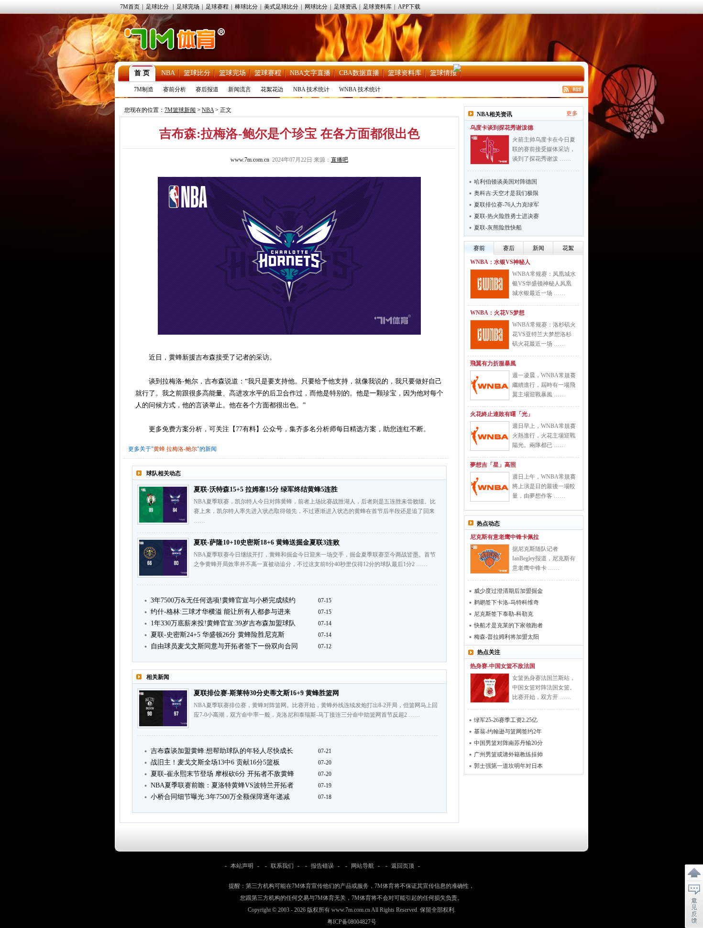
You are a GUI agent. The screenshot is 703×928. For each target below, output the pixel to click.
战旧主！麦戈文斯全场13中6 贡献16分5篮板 (215, 762)
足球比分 (157, 6)
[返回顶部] (694, 873)
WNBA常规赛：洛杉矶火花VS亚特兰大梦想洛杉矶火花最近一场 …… (544, 334)
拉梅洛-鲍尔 (181, 449)
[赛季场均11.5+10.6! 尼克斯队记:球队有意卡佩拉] (489, 559)
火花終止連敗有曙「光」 (501, 414)
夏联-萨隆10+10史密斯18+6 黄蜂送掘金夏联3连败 (267, 542)
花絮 (568, 248)
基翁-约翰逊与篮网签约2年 (508, 731)
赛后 (509, 248)
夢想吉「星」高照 (493, 464)
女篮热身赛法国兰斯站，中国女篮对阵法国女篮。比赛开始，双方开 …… (543, 687)
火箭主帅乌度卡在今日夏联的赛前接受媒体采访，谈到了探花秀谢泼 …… (543, 149)
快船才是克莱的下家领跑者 (508, 625)
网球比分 (316, 6)
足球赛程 (217, 6)
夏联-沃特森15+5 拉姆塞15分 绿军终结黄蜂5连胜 (266, 489)
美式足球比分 (281, 6)
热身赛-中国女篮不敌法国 (502, 666)
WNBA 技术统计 (360, 89)
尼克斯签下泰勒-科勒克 (503, 614)
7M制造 (144, 89)
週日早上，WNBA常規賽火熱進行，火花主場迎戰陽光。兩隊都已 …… (544, 435)
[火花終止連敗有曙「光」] (489, 436)
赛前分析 (174, 89)
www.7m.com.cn (250, 159)
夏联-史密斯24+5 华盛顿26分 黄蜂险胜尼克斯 (218, 634)
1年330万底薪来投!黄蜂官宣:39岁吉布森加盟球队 (223, 623)
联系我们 (282, 865)
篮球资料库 (404, 72)
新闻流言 (239, 89)
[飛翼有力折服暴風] (489, 385)
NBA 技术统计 (311, 89)
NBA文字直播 (310, 72)
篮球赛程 (267, 72)
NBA (168, 72)
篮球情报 (443, 72)
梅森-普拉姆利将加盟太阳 (506, 636)
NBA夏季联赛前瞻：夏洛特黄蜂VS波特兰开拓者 (222, 785)
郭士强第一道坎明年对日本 (508, 766)
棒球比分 (246, 6)
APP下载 (409, 6)
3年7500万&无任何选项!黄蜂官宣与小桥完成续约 (223, 600)
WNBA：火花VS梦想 (497, 312)
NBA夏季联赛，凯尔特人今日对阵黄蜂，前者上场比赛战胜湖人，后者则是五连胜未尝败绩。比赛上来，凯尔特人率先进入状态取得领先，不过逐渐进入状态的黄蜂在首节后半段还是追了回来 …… (315, 511)
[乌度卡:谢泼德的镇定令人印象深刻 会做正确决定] (489, 149)
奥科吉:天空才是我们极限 (506, 193)
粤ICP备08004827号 (351, 921)
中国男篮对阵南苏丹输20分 (508, 743)
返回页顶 (402, 865)
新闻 (538, 248)
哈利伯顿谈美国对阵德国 (505, 181)
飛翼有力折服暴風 (493, 363)
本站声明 (242, 865)
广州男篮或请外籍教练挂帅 (508, 754)
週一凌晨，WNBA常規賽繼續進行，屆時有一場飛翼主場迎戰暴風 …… (544, 385)
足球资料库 (377, 6)
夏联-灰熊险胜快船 (498, 227)
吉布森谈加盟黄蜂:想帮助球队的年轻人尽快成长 (222, 750)
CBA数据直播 (359, 72)
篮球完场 (232, 72)
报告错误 (322, 865)
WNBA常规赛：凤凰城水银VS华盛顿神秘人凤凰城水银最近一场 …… (544, 283)
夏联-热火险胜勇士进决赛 (506, 216)
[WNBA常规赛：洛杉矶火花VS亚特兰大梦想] (489, 334)
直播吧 (339, 159)
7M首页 (130, 6)
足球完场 (187, 6)
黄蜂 (159, 449)
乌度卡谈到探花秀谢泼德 (501, 127)
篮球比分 (197, 72)
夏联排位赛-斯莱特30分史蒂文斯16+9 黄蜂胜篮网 (266, 693)
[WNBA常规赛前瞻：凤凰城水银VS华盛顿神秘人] (489, 284)
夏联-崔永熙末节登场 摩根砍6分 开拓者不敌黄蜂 (222, 773)
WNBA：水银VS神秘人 (500, 262)
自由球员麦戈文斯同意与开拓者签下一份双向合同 (224, 646)
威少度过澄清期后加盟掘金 (508, 591)
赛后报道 (207, 89)
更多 (572, 113)
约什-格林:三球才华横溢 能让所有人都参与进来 (221, 611)
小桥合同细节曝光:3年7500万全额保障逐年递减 (220, 796)
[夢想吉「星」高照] (489, 487)
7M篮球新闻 (180, 110)
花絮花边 (272, 89)
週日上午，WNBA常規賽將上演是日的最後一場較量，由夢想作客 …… (544, 486)
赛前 (479, 248)
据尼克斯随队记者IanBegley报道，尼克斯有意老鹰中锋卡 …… (543, 558)
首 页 (142, 72)
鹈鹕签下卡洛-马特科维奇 (506, 602)
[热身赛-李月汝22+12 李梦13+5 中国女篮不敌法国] (489, 688)
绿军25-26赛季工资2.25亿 (506, 720)
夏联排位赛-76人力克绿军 (506, 204)
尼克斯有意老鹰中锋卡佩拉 (504, 537)
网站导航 (362, 865)
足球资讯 (345, 6)
